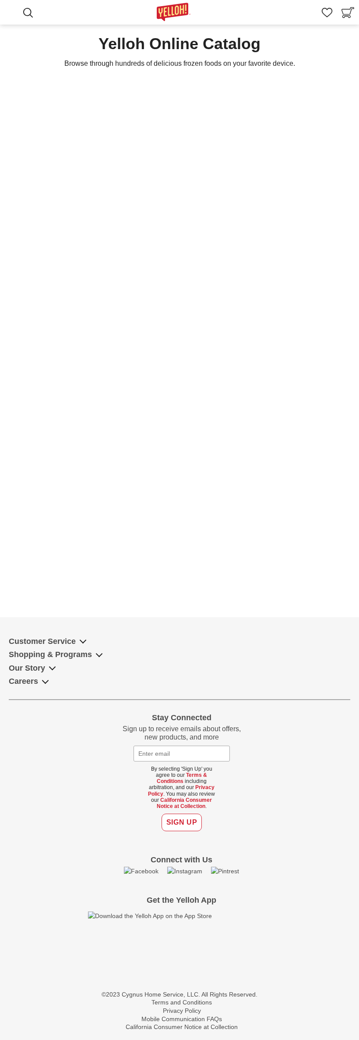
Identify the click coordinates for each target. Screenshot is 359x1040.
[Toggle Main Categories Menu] (13, 13)
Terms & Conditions (182, 778)
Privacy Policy (182, 1010)
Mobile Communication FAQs (181, 1018)
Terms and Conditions (181, 1002)
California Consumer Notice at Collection (184, 803)
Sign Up (181, 822)
